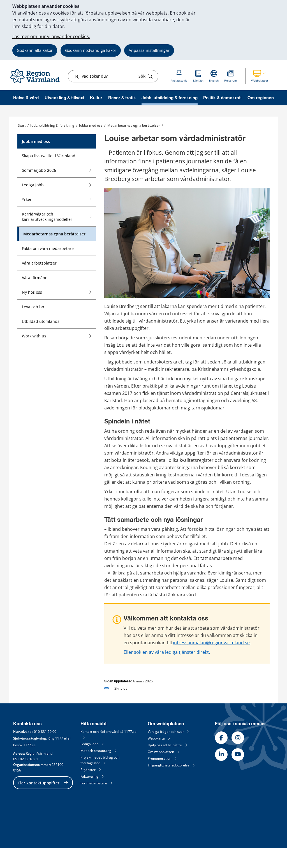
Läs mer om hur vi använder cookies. (51, 36)
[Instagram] (238, 737)
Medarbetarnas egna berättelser (133, 125)
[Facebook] (221, 737)
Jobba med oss (90, 125)
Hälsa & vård (26, 98)
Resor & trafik (122, 98)
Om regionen (260, 98)
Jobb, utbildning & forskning (170, 98)
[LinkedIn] (221, 754)
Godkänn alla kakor (35, 50)
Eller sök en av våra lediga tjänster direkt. (167, 652)
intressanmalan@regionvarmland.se (211, 643)
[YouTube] (238, 754)
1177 (59, 738)
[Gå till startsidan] (37, 83)
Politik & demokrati (222, 98)
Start (22, 125)
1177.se (29, 745)
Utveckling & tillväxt (64, 98)
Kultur (96, 98)
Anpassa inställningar (149, 50)
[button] (260, 76)
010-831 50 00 (45, 731)
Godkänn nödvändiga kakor (90, 50)
